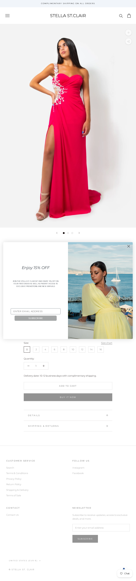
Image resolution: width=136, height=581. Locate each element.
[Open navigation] (7, 15)
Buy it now (68, 397)
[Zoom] (128, 32)
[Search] (121, 15)
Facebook (78, 473)
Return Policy (13, 484)
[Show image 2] (68, 233)
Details (34, 415)
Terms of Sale (13, 495)
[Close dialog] (128, 246)
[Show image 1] (64, 233)
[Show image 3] (72, 233)
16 (101, 349)
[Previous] (56, 233)
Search (10, 467)
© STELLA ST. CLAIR (22, 569)
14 (91, 349)
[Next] (79, 233)
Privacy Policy (13, 478)
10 (73, 349)
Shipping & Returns (43, 426)
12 (82, 349)
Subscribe (85, 539)
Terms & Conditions (17, 473)
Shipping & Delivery (17, 489)
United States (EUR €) (23, 560)
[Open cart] (129, 16)
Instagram (78, 467)
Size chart (106, 342)
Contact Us (12, 514)
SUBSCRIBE (36, 318)
